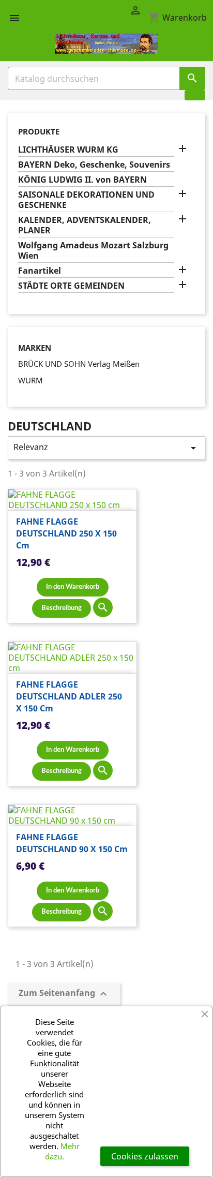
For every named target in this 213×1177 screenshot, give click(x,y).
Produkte (38, 131)
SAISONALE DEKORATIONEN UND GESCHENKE (86, 200)
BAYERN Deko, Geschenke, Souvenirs (94, 164)
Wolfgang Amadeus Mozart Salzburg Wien (93, 250)
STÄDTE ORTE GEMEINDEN (71, 285)
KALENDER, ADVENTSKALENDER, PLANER (84, 225)
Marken (34, 348)
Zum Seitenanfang (64, 993)
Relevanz (106, 447)
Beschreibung (61, 608)
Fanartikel (39, 270)
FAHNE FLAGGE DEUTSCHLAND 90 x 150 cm (72, 843)
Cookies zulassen (144, 1156)
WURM (30, 380)
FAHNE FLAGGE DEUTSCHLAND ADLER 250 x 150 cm (69, 696)
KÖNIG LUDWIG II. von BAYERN (82, 179)
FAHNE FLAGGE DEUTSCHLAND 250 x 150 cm (66, 533)
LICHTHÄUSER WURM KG (68, 149)
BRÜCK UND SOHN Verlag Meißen (79, 364)
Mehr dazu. (62, 1151)
